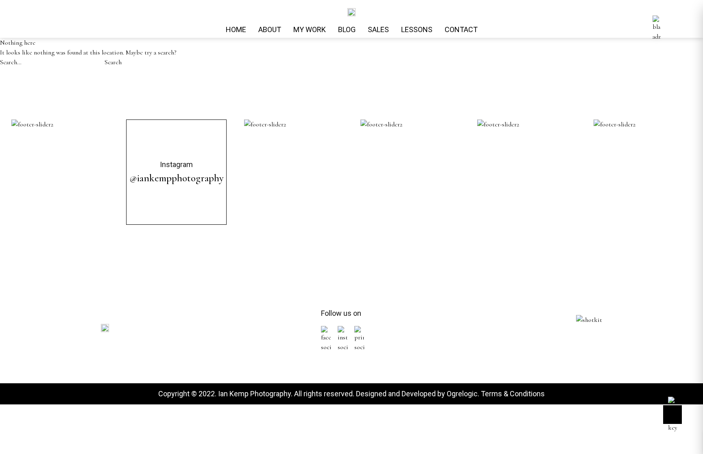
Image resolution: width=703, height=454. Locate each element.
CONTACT (461, 29)
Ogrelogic (462, 393)
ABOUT (269, 29)
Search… (11, 62)
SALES (378, 29)
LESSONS (416, 29)
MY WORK (309, 29)
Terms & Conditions (513, 393)
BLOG (347, 29)
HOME (236, 29)
